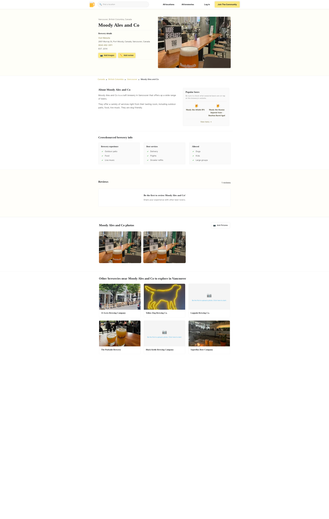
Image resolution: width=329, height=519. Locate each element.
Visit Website (104, 38)
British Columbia (116, 79)
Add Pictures (220, 225)
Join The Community (227, 4)
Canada (101, 79)
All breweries (188, 4)
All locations (168, 4)
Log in (207, 4)
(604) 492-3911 (105, 45)
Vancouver (132, 79)
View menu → (206, 122)
